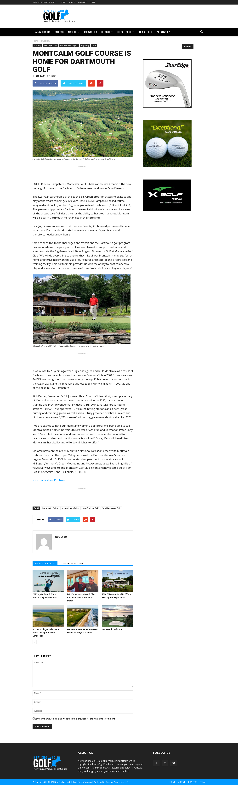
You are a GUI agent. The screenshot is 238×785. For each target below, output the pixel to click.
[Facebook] (156, 763)
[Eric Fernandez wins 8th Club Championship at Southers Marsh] (82, 581)
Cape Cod (59, 32)
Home (63, 2)
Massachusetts (42, 32)
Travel (94, 45)
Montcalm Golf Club (70, 508)
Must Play (37, 45)
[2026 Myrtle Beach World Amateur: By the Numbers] (48, 581)
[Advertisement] (146, 16)
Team (92, 2)
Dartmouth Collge (50, 508)
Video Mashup (163, 32)
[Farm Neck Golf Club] (117, 616)
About (72, 2)
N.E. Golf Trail (145, 32)
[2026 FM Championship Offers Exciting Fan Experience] (117, 581)
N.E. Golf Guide (124, 32)
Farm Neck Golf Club (112, 629)
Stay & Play (85, 45)
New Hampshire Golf (111, 508)
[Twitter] (173, 763)
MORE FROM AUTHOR (71, 563)
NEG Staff (40, 76)
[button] (201, 32)
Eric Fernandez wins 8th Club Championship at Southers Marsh (81, 597)
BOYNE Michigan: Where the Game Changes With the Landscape (46, 632)
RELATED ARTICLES (45, 563)
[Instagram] (165, 763)
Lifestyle (105, 32)
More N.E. (72, 32)
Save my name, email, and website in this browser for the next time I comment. (75, 718)
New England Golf (50, 45)
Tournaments (90, 32)
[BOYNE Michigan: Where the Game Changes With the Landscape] (48, 616)
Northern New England (69, 45)
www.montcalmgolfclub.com (49, 480)
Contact (82, 2)
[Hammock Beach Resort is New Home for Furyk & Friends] (82, 616)
